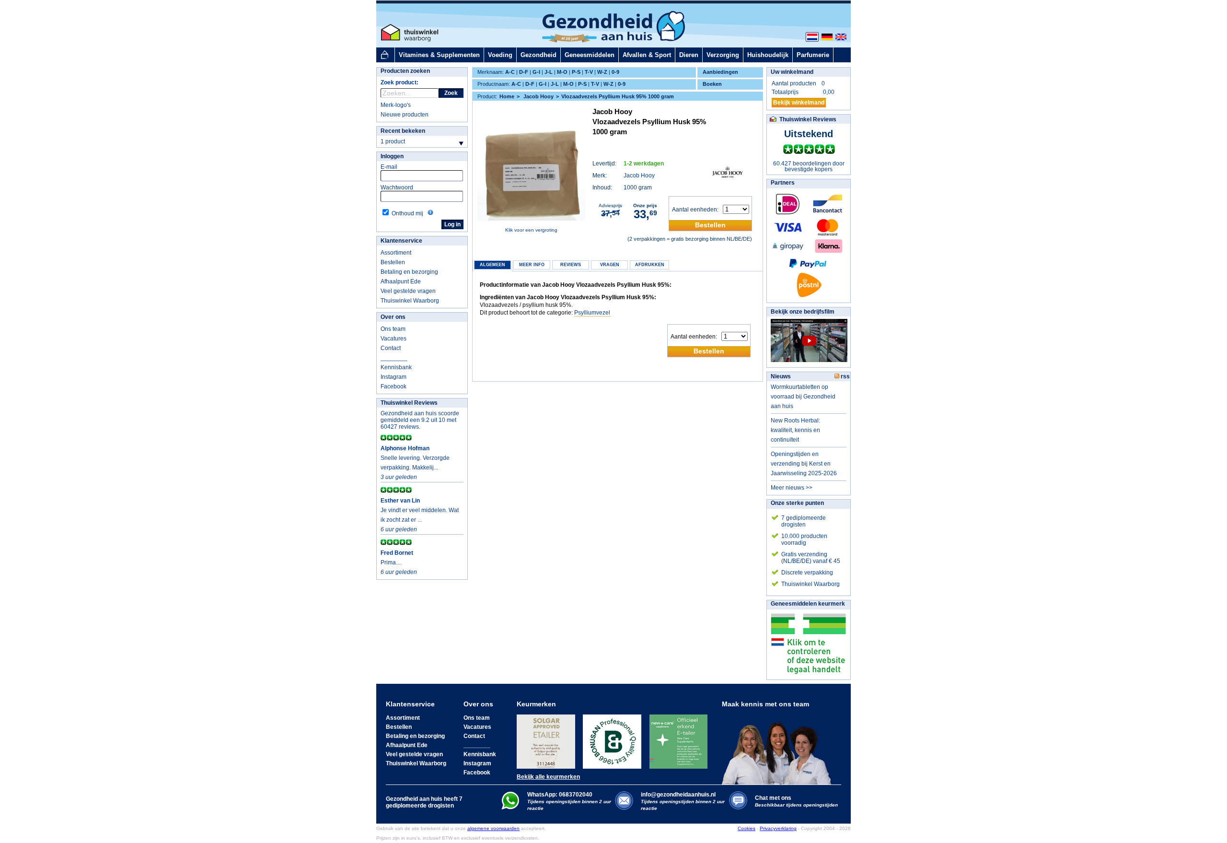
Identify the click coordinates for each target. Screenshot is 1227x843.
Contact (391, 348)
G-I (536, 72)
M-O (562, 72)
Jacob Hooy (639, 175)
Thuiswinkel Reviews (409, 402)
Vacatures (393, 338)
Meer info (531, 264)
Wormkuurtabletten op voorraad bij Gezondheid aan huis (803, 397)
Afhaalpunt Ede (401, 281)
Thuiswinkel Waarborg (410, 300)
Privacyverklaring (778, 828)
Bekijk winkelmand (798, 102)
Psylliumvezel (592, 312)
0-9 (615, 72)
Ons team (393, 329)
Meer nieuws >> (791, 487)
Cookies (746, 828)
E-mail (389, 167)
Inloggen (392, 156)
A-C (510, 72)
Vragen (609, 264)
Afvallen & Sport (647, 55)
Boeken (712, 84)
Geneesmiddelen (589, 55)
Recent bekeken (403, 131)
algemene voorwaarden (493, 828)
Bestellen (393, 262)
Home (506, 96)
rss (844, 376)
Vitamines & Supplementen (439, 55)
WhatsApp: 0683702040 (559, 794)
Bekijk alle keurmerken (548, 776)
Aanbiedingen (720, 72)
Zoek (451, 93)
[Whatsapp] (510, 807)
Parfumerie (813, 55)
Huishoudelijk (767, 55)
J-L (548, 72)
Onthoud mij (407, 213)
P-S (576, 72)
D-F (523, 72)
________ (394, 357)
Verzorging (722, 55)
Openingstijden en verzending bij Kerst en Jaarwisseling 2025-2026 (804, 464)
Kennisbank (396, 367)
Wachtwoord (397, 187)
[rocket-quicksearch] (410, 93)
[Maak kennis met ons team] (779, 746)
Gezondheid (538, 55)
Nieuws (781, 376)
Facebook (393, 386)
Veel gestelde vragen (408, 291)
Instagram (393, 377)
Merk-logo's (396, 105)
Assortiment (396, 252)
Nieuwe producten (404, 114)
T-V (589, 72)
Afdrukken (649, 264)
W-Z (602, 72)
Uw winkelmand (792, 72)
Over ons (393, 317)
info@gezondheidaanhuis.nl (683, 801)
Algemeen (492, 264)
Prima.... (391, 562)
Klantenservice (401, 240)
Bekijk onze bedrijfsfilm (802, 311)
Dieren (688, 55)
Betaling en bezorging (409, 272)
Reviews (570, 264)
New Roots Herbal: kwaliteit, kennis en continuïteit (795, 430)
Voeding (500, 55)
